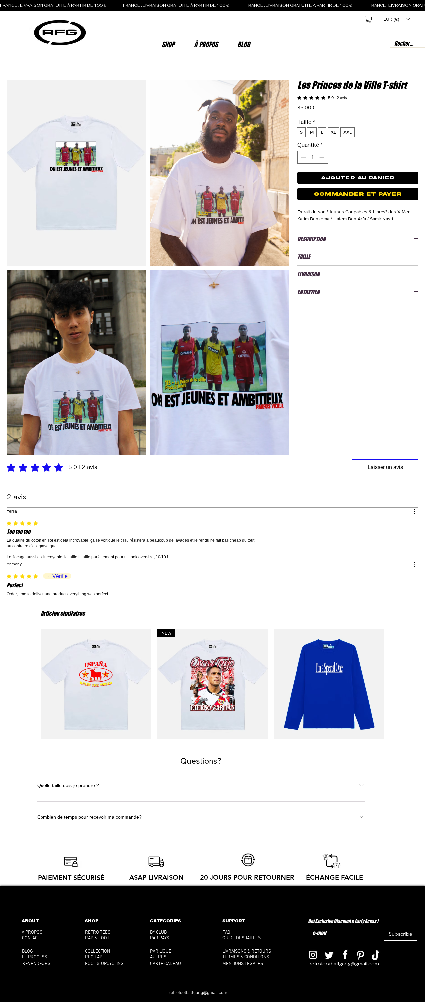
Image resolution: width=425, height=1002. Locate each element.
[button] (206, 44)
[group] (212, 684)
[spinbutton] (312, 157)
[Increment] (322, 157)
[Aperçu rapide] (96, 684)
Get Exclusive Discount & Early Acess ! (343, 921)
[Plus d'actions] (414, 512)
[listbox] (396, 19)
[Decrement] (302, 157)
